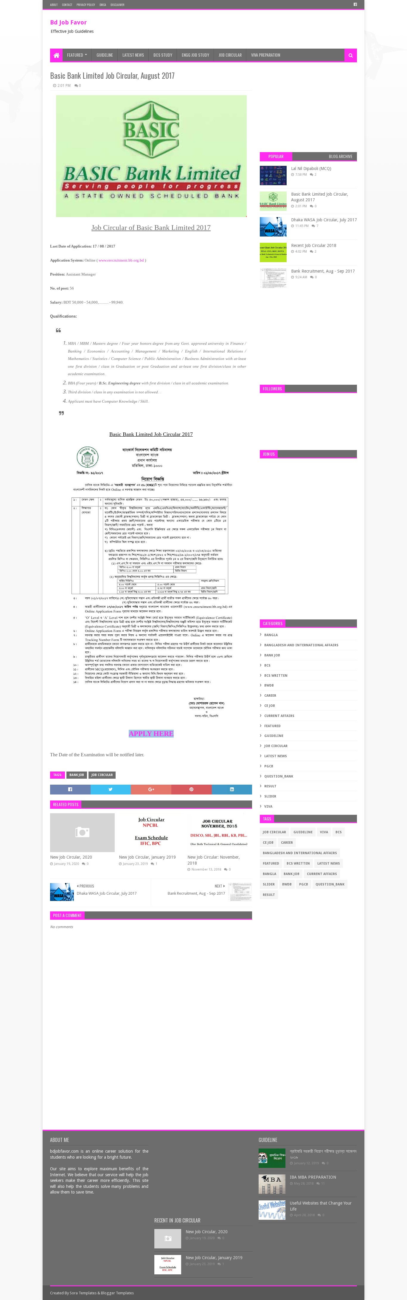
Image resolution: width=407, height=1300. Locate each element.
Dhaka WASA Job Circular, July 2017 (324, 219)
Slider (270, 796)
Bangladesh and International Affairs (301, 645)
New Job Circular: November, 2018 (213, 860)
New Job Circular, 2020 (71, 857)
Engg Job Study (195, 55)
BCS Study (162, 55)
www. (103, 260)
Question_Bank (278, 776)
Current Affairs (279, 716)
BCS (267, 665)
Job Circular (230, 55)
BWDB (269, 685)
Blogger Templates (117, 1293)
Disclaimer (117, 4)
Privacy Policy (86, 4)
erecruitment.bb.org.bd (126, 260)
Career (270, 696)
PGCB (268, 766)
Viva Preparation (265, 55)
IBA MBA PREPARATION (313, 1177)
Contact (67, 4)
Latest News (133, 55)
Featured (75, 55)
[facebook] (354, 4)
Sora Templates (83, 1293)
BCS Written (276, 676)
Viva (268, 807)
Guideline (105, 55)
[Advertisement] (248, 29)
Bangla (271, 635)
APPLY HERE (151, 734)
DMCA (103, 4)
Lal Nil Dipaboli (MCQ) (311, 168)
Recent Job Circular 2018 (313, 245)
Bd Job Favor (68, 22)
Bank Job (76, 775)
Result (270, 786)
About (54, 4)
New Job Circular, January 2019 (147, 857)
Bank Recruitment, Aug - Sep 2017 (323, 271)
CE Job (269, 706)
